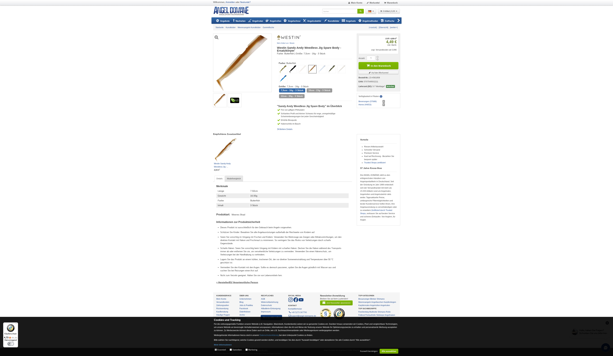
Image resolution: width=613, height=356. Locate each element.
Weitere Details (285, 129)
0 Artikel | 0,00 (389, 11)
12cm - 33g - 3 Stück (292, 96)
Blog (241, 302)
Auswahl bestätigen (369, 351)
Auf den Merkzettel (379, 72)
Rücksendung (222, 308)
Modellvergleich (234, 179)
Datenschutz (266, 305)
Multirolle (373, 312)
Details (219, 179)
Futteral (361, 315)
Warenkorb (392, 3)
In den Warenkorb (381, 65)
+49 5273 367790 (299, 312)
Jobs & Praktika (246, 305)
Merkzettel (375, 3)
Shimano (381, 299)
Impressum (266, 312)
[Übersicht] (383, 27)
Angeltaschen (377, 302)
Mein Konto (356, 3)
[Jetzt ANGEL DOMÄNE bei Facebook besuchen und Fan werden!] (290, 301)
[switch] (11, 344)
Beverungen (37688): (368, 101)
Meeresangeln (364, 302)
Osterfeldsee (244, 312)
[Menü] (16, 324)
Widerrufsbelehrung (269, 302)
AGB (263, 299)
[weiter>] (393, 27)
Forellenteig (363, 312)
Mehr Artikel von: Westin (286, 43)
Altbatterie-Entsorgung (270, 308)
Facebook (243, 308)
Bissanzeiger (364, 299)
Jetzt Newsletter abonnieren (338, 303)
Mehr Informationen (223, 345)
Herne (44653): (365, 105)
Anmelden (230, 2)
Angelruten (385, 305)
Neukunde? (245, 2)
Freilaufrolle (370, 315)
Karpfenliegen (390, 302)
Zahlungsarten (222, 305)
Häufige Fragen (223, 315)
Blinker (373, 299)
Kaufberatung (222, 312)
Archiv (242, 315)
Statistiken (237, 349)
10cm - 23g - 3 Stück (319, 90)
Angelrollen (375, 305)
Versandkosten (222, 302)
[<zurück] (373, 27)
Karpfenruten (364, 305)
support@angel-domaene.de (303, 316)
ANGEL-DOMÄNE (232, 11)
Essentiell (221, 349)
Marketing (252, 349)
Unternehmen (245, 299)
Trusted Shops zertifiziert (375, 163)
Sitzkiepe (380, 315)
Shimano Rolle (384, 312)
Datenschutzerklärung (269, 335)
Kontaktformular (295, 309)
